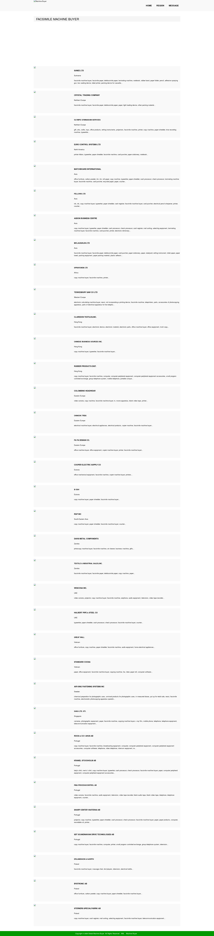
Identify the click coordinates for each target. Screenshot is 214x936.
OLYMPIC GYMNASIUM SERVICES (87, 120)
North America (79, 149)
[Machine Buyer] (40, 1)
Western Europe (80, 297)
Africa (76, 272)
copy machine (149, 129)
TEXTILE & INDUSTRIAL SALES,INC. (88, 563)
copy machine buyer (87, 203)
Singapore (77, 716)
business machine (122, 548)
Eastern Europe (79, 396)
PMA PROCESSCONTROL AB (85, 785)
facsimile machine (130, 129)
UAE (75, 593)
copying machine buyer (126, 721)
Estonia (77, 469)
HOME (149, 5)
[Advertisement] (107, 44)
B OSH (76, 489)
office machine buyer (139, 327)
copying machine (116, 672)
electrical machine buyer (82, 425)
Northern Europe (80, 100)
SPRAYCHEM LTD (81, 267)
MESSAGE (174, 5)
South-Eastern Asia (81, 519)
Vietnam (77, 642)
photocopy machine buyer (83, 548)
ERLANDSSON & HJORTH (84, 859)
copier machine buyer (110, 450)
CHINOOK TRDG (80, 415)
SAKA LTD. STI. (80, 711)
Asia (75, 174)
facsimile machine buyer (82, 80)
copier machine (127, 425)
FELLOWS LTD (79, 194)
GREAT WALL (79, 637)
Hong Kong (78, 322)
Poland (76, 864)
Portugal (77, 741)
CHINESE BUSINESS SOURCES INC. (88, 341)
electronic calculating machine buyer (87, 302)
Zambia (76, 543)
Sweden (77, 691)
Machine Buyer (131, 933)
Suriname (77, 75)
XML (122, 933)
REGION (160, 5)
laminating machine (125, 80)
